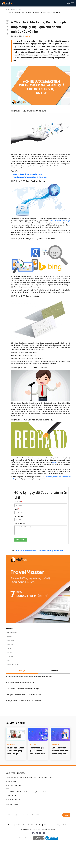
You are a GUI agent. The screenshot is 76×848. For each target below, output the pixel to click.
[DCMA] (38, 838)
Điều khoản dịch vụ (36, 825)
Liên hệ (64, 825)
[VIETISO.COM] (7, 3)
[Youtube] (33, 833)
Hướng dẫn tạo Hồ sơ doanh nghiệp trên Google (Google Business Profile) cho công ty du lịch (15, 751)
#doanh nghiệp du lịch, (30, 551)
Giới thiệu (18, 825)
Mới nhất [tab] (54, 670)
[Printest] (7, 30)
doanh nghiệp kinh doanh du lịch (59, 221)
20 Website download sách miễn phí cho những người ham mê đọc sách (29, 677)
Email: (13, 785)
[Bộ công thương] (51, 838)
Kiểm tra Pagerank (25, 838)
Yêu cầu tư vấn (19, 524)
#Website (19, 551)
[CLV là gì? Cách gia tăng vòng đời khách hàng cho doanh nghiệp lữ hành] (60, 734)
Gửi (66, 815)
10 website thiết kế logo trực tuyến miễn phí (20, 683)
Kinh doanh (10, 641)
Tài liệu (9, 648)
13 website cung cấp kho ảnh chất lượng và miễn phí (22, 689)
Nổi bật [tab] (22, 670)
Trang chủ (10, 825)
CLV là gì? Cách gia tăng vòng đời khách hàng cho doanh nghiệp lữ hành (60, 751)
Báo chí (9, 652)
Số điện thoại (19, 516)
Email (16, 509)
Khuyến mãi (26, 825)
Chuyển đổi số (12, 633)
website (54, 462)
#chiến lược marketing (45, 551)
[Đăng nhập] (68, 3)
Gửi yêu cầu (20, 540)
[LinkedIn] (40, 833)
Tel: (11, 781)
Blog (8, 660)
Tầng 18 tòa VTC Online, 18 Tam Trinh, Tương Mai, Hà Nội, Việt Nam (33, 777)
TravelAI (10, 656)
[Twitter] (7, 26)
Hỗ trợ (58, 825)
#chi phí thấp (58, 551)
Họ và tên (18, 502)
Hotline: (12, 804)
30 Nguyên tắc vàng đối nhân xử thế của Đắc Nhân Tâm (23, 701)
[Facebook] (7, 33)
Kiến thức (10, 644)
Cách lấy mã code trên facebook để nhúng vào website (23, 695)
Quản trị (9, 637)
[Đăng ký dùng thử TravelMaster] (38, 589)
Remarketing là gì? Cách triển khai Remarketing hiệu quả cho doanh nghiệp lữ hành (38, 751)
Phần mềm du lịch (13, 664)
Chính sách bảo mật (49, 825)
